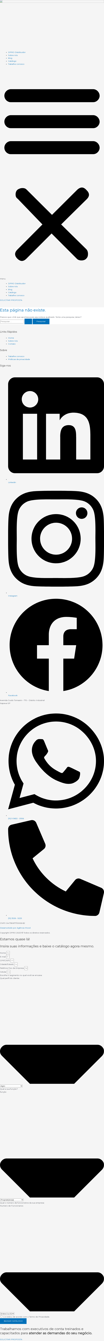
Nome (3, 953)
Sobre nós (13, 55)
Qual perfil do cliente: (10, 978)
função (3, 1092)
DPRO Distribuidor (17, 52)
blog (10, 58)
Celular (3, 972)
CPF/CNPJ (5, 960)
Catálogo (12, 61)
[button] (52, 174)
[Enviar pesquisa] (28, 321)
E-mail (3, 957)
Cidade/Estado (7, 964)
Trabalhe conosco (16, 64)
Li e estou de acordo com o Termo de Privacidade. (26, 1317)
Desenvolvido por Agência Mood (15, 928)
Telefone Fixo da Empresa (12, 968)
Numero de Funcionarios (11, 1206)
